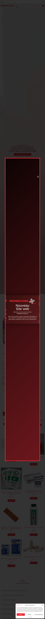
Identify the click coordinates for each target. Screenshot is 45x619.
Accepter (21, 614)
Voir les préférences (39, 614)
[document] (22, 309)
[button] (42, 605)
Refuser (29, 614)
